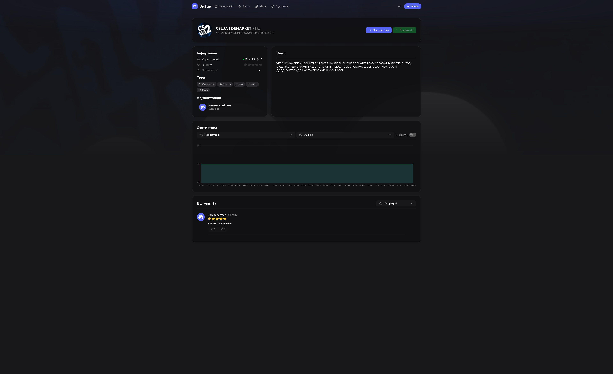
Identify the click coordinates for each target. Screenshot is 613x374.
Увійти (415, 6)
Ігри (241, 84)
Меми (205, 90)
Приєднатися (381, 30)
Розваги (227, 84)
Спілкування (208, 84)
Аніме (254, 84)
